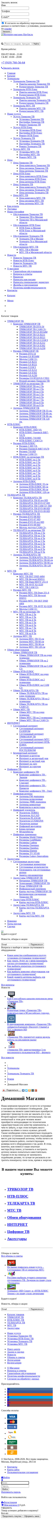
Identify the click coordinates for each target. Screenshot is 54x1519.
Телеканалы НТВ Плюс (25, 89)
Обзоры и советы (16, 1357)
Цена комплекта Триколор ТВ (34, 165)
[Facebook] (8, 1391)
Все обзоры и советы (12, 1256)
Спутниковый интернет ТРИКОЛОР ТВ (31, 735)
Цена (9, 160)
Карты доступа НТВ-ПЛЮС (33, 902)
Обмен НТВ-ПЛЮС (23, 671)
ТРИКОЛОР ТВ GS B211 (32, 334)
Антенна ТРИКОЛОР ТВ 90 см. (35, 416)
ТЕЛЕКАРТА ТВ (16, 495)
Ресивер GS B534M (29, 356)
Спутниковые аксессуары (26, 861)
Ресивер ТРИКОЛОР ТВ (26, 351)
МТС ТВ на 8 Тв (27, 630)
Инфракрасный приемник (32, 888)
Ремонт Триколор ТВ (30, 124)
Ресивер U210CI (27, 367)
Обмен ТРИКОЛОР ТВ (25, 652)
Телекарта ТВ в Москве (31, 238)
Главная (11, 73)
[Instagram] (8, 1405)
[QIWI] (12, 1438)
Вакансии (18, 276)
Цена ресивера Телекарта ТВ (34, 190)
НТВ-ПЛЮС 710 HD (30, 438)
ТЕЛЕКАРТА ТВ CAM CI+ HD (35, 506)
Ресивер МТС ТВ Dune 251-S (34, 592)
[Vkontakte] (8, 1389)
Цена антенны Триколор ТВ (33, 171)
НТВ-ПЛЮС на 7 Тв (29, 473)
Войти (5, 1489)
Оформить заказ (31, 1516)
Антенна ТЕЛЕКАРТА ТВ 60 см (36, 560)
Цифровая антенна (22, 793)
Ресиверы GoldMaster (30, 840)
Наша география (15, 211)
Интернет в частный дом (32, 761)
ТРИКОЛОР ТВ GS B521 (32, 337)
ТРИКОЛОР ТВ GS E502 (32, 345)
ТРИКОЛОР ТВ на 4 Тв (31, 391)
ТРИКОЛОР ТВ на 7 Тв (31, 400)
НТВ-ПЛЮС (13, 424)
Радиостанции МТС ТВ (31, 111)
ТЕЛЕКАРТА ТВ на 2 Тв (32, 533)
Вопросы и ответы (22, 274)
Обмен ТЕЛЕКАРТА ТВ (26, 690)
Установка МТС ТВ (29, 152)
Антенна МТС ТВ (22, 636)
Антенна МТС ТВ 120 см (32, 647)
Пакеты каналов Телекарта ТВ (34, 100)
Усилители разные (28, 823)
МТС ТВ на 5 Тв (27, 622)
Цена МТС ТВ (20, 195)
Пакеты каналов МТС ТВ (32, 108)
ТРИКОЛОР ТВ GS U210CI (33, 340)
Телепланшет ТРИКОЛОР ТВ (34, 883)
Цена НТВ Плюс (21, 173)
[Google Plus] (36, 1090)
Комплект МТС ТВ (23, 573)
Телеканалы (13, 78)
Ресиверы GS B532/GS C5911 (34, 378)
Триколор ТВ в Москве (31, 217)
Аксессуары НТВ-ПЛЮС (26, 899)
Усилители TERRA (29, 812)
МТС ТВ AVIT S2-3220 (31, 584)
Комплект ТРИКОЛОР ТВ (26, 324)
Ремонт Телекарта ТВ (30, 146)
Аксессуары (13, 859)
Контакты (12, 290)
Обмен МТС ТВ (21, 709)
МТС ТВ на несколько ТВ (26, 611)
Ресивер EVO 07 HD (29, 519)
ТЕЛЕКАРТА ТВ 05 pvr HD (33, 500)
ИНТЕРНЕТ (13, 723)
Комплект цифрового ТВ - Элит (35, 791)
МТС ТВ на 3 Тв (27, 617)
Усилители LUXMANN (31, 821)
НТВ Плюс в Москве (30, 228)
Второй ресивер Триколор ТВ (34, 381)
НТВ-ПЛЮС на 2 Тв (29, 459)
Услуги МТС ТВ (21, 149)
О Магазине (13, 1368)
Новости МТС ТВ (22, 266)
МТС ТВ (11, 571)
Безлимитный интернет (25, 753)
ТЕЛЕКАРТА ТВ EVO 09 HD (34, 511)
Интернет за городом (30, 766)
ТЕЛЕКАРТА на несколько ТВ (29, 530)
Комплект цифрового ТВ (26, 772)
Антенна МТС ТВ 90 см (31, 644)
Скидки (11, 926)
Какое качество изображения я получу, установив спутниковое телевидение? (26, 956)
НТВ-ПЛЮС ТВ (15, 1320)
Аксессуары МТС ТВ (24, 913)
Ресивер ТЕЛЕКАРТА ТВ (26, 514)
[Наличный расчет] (12, 1448)
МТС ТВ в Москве (28, 249)
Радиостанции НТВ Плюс (32, 95)
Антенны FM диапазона (31, 796)
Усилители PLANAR (30, 818)
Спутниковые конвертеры (32, 864)
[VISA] (12, 1418)
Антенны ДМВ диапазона (32, 802)
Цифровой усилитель (24, 810)
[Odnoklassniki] (8, 1394)
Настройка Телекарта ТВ (32, 143)
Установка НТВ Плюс (30, 130)
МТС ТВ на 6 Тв (27, 625)
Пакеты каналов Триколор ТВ (34, 84)
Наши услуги (14, 114)
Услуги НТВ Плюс (22, 127)
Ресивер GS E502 (28, 372)
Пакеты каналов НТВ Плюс (33, 92)
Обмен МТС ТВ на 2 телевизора (35, 717)
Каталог (11, 76)
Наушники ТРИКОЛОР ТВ (33, 880)
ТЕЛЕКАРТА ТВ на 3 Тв (32, 535)
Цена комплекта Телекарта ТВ (34, 187)
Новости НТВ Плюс (23, 260)
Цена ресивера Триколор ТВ (33, 168)
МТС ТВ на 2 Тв (27, 614)
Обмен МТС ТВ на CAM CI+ (34, 720)
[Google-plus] (8, 1402)
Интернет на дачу (28, 764)
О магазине (13, 268)
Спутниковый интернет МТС (34, 739)
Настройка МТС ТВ (29, 154)
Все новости (7, 1057)
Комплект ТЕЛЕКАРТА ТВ (27, 497)
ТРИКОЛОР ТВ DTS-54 (31, 326)
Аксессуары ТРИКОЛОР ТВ (28, 878)
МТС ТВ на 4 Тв (27, 620)
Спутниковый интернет (25, 725)
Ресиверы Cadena (28, 842)
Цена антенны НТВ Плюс (32, 181)
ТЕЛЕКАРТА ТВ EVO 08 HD (34, 508)
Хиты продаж (14, 923)
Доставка (12, 209)
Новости (11, 255)
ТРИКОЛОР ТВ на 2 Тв (31, 386)
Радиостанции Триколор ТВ (33, 86)
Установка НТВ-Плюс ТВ (20, 1338)
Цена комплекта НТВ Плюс (33, 176)
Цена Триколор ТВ (23, 162)
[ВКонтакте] (23, 1090)
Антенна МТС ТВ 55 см (31, 639)
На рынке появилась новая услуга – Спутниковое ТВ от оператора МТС (25, 1268)
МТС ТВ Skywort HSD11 (32, 579)
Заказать (6, 31)
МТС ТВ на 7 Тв (27, 628)
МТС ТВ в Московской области (35, 252)
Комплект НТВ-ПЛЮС (25, 427)
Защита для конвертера (31, 875)
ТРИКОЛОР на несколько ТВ (28, 383)
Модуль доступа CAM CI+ (32, 527)
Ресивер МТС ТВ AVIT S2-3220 (35, 606)
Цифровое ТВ (14, 769)
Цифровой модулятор (30, 826)
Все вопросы (7, 985)
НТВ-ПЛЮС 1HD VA (30, 429)
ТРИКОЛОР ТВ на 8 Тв (31, 402)
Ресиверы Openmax (29, 845)
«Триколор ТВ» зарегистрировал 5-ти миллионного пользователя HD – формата (28, 1051)
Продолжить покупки (11, 1516)
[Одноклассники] (29, 1090)
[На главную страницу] (8, 1062)
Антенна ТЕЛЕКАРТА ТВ (27, 554)
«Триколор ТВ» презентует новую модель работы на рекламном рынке (28, 1038)
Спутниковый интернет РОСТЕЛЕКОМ (31, 749)
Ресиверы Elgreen (28, 850)
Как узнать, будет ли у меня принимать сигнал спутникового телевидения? (27, 962)
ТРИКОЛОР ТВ (15, 321)
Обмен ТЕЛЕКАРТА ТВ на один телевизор (33, 694)
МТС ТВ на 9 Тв (27, 633)
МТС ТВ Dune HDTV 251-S (33, 582)
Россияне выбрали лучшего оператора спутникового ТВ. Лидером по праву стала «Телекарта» (29, 1280)
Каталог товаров (15, 1314)
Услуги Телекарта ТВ (24, 138)
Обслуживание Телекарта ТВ (28, 236)
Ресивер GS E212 (28, 370)
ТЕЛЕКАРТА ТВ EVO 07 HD (34, 503)
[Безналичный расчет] (12, 1454)
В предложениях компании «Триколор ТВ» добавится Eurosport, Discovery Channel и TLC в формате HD (29, 1027)
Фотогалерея (13, 1360)
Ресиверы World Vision (30, 837)
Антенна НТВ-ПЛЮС (24, 481)
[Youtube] (8, 1400)
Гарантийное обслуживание (27, 271)
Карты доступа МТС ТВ (31, 916)
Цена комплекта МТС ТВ (32, 198)
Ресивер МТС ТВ (22, 590)
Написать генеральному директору (31, 282)
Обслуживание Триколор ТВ (28, 214)
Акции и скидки (15, 1352)
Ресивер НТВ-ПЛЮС (24, 443)
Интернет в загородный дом (33, 758)
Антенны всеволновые (31, 799)
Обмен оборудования (18, 649)
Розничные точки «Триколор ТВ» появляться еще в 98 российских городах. (28, 1011)
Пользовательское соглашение (22, 1472)
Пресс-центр (13, 1349)
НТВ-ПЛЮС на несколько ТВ (28, 457)
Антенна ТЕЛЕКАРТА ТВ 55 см (36, 557)
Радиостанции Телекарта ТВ (33, 103)
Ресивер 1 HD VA (28, 446)
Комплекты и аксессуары (32, 807)
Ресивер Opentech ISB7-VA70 (34, 448)
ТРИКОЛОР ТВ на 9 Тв (31, 405)
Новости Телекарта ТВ (25, 263)
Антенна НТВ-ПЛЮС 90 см (33, 489)
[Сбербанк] (12, 1443)
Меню (10, 300)
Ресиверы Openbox (29, 848)
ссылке (8, 28)
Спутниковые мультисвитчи (33, 867)
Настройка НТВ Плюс (30, 133)
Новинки (12, 921)
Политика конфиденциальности (29, 287)
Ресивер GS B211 (28, 362)
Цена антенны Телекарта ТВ (33, 192)
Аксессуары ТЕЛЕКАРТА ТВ (28, 905)
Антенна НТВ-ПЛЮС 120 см (34, 492)
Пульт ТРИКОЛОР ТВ (30, 886)
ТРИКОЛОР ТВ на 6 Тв (31, 397)
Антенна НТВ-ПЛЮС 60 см (33, 487)
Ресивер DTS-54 (27, 353)
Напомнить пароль (11, 1492)
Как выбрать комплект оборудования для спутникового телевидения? (28, 973)
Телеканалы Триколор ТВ (26, 81)
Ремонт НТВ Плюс (29, 135)
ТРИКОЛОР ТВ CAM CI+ (32, 329)
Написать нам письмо (24, 279)
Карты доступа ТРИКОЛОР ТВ (35, 891)
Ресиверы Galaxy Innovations (33, 856)
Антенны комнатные (30, 804)
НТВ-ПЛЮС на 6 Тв (29, 470)
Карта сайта (13, 1469)
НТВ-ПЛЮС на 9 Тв (29, 478)
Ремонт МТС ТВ (27, 157)
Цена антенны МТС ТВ (31, 203)
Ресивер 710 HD (27, 451)
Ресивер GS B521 (28, 364)
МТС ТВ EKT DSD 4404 (32, 576)
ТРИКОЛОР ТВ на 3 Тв (31, 389)
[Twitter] (26, 1090)
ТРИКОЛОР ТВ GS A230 (32, 348)
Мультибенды (26, 831)
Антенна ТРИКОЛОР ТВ (26, 408)
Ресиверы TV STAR (29, 853)
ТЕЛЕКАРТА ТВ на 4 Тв (32, 538)
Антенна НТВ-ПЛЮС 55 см (33, 484)
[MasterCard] (12, 1423)
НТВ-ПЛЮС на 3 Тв (29, 462)
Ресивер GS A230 (28, 375)
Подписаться (37, 944)
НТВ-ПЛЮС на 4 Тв (29, 465)
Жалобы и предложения (25, 285)
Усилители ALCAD (29, 815)
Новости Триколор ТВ (24, 257)
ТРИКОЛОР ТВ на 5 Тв (31, 394)
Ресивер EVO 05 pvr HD (31, 522)
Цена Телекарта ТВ (23, 184)
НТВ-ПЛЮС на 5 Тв (29, 468)
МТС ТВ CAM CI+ (29, 587)
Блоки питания (27, 829)
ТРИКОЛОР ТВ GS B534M (33, 332)
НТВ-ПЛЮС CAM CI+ (31, 440)
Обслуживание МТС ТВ (25, 247)
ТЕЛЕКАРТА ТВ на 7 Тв (32, 546)
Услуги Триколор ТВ (23, 116)
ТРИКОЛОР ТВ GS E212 (32, 343)
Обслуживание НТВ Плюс (27, 225)
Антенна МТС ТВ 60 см (31, 641)
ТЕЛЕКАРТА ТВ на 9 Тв (32, 552)
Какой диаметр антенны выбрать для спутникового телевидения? (26, 978)
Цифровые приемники (24, 834)
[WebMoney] (12, 1428)
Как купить (13, 206)
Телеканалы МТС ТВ (24, 105)
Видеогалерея (14, 1362)
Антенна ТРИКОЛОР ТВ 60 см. (35, 413)
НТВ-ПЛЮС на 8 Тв (29, 476)
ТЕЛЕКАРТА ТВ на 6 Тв (32, 544)
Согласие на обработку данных (23, 1378)
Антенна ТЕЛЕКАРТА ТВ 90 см (36, 563)
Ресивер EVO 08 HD (29, 516)
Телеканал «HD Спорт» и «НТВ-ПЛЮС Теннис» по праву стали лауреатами (27, 1292)
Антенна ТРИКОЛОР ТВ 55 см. (35, 410)
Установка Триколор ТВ (31, 119)
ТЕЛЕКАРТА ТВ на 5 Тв (32, 541)
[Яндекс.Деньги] (12, 1433)
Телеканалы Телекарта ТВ (26, 97)
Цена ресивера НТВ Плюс (32, 179)
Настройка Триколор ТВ (31, 122)
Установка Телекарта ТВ (31, 141)
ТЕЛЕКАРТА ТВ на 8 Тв (32, 549)
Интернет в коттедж (29, 755)
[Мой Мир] (32, 1090)
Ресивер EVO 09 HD (29, 525)
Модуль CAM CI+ (28, 359)
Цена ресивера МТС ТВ (31, 200)
